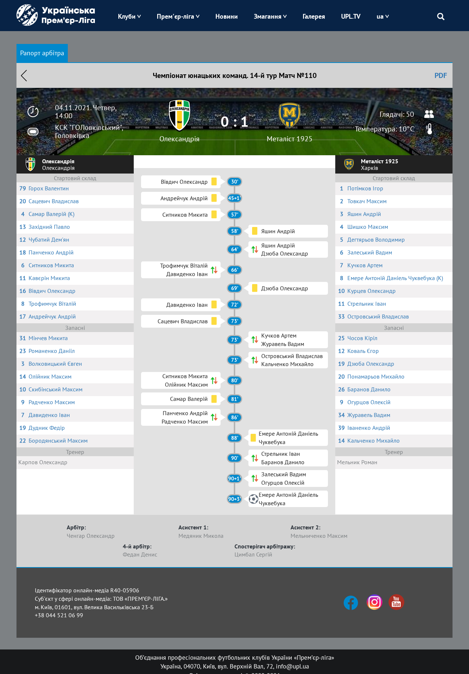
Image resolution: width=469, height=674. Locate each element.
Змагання (267, 16)
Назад (23, 75)
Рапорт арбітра (42, 53)
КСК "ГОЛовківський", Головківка (89, 131)
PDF (441, 75)
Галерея (314, 16)
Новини (226, 16)
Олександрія (179, 139)
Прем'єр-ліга (175, 16)
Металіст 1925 (290, 139)
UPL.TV (351, 16)
